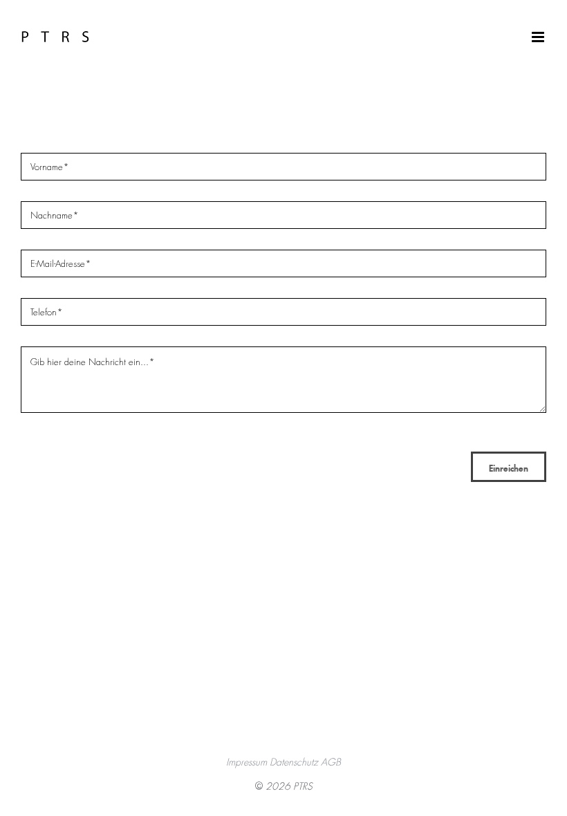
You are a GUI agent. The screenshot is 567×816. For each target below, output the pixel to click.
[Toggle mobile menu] (539, 37)
